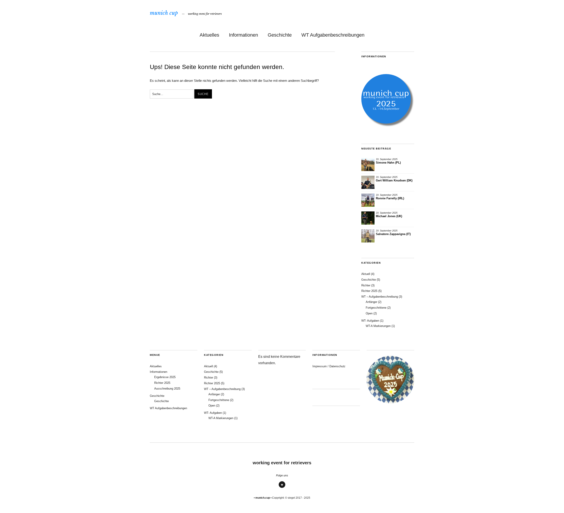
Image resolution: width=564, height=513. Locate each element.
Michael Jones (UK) (389, 216)
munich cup (164, 13)
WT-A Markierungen (378, 326)
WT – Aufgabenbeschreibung (379, 296)
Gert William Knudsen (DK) (394, 180)
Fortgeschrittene (376, 307)
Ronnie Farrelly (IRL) (390, 198)
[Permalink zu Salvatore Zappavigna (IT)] (368, 236)
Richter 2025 (369, 291)
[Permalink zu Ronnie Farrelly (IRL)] (368, 200)
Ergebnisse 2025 (165, 377)
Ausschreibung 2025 (167, 388)
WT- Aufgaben (370, 320)
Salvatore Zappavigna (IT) (393, 234)
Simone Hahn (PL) (388, 162)
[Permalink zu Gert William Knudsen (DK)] (368, 182)
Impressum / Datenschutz (328, 366)
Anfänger (371, 302)
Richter (365, 285)
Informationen (243, 35)
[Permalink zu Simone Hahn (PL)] (368, 164)
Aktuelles (209, 35)
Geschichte (280, 35)
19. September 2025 (386, 159)
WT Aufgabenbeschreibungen (332, 35)
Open (369, 313)
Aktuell (365, 274)
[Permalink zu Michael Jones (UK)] (368, 218)
